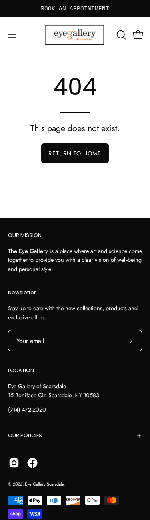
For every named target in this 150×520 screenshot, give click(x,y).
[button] (120, 34)
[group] (75, 8)
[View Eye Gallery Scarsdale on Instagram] (14, 463)
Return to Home (74, 153)
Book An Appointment (75, 8)
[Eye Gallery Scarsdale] (75, 34)
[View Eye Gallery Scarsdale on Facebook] (32, 463)
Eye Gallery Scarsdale (44, 484)
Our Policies (25, 435)
